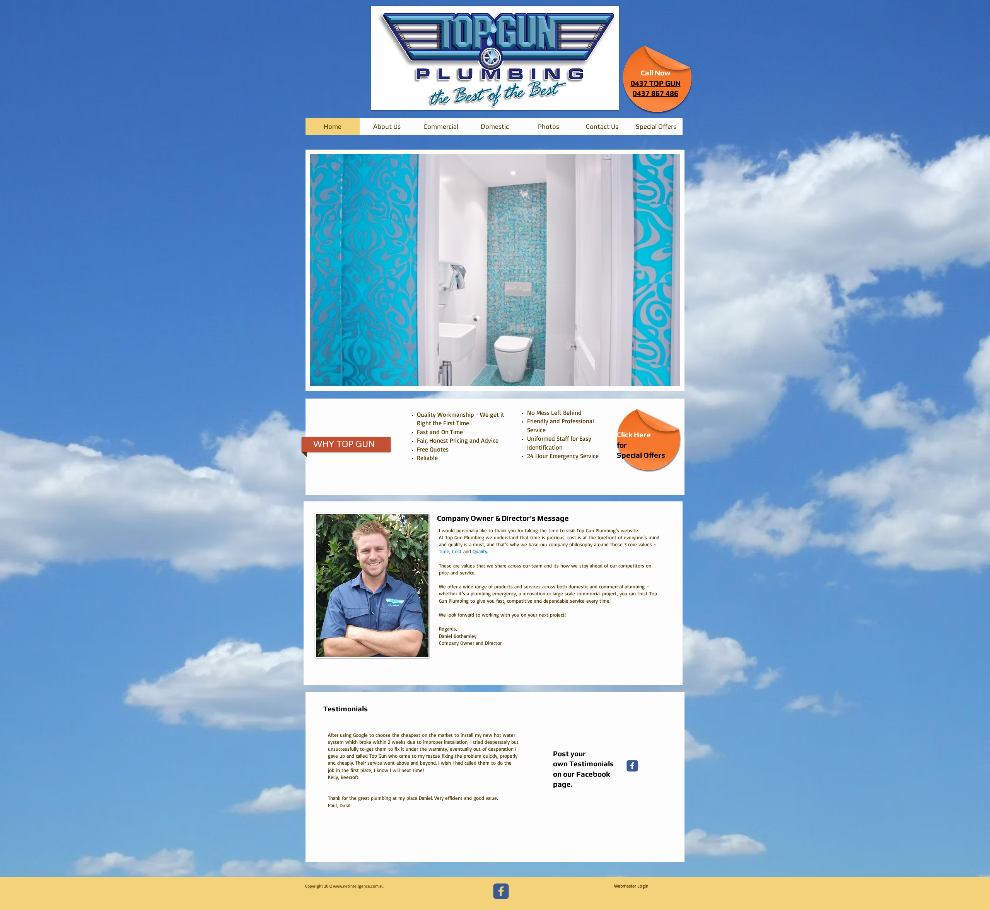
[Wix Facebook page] (632, 766)
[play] (663, 379)
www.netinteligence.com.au (358, 886)
